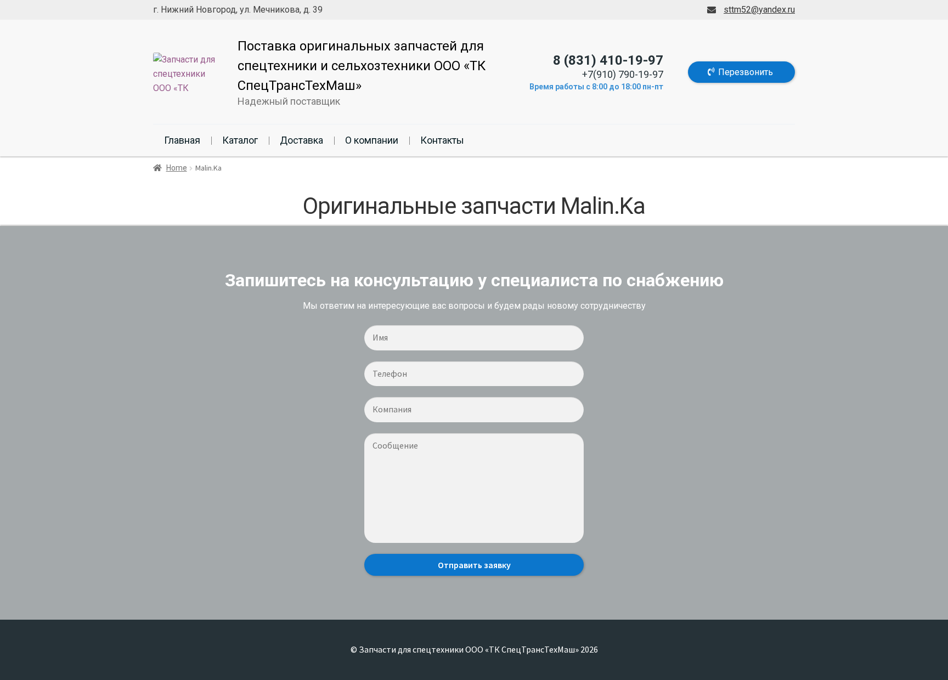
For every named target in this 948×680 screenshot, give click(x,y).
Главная (182, 140)
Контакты (442, 140)
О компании (371, 140)
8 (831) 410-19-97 (608, 60)
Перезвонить (745, 72)
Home (176, 167)
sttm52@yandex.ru (759, 9)
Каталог (240, 140)
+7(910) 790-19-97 (622, 74)
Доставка (301, 140)
